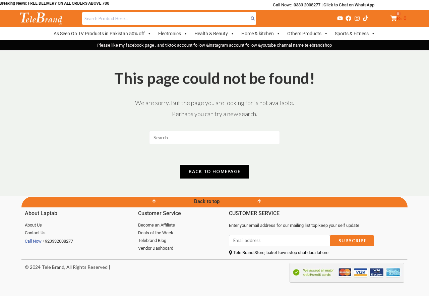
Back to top (207, 201)
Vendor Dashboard (155, 248)
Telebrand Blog (152, 240)
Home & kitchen (257, 33)
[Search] (253, 18)
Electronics (169, 33)
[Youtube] (339, 18)
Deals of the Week (155, 232)
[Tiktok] (365, 18)
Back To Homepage (215, 171)
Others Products (304, 33)
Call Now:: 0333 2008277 (296, 4)
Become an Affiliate (156, 225)
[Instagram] (357, 18)
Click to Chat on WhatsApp (348, 4)
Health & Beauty (211, 33)
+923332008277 (58, 241)
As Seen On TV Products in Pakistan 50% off (99, 33)
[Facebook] (348, 18)
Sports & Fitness (352, 33)
